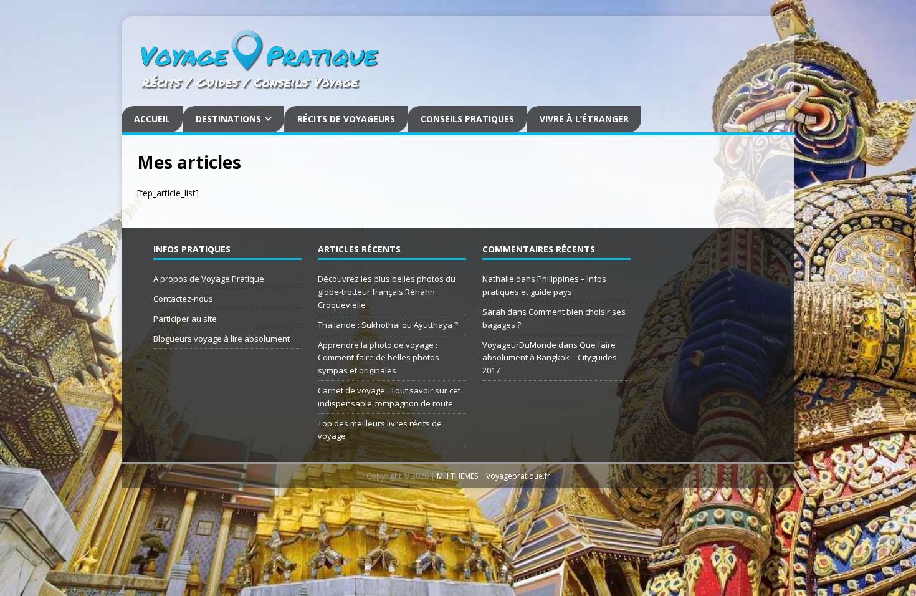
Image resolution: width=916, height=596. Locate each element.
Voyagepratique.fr (518, 476)
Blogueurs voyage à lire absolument (221, 338)
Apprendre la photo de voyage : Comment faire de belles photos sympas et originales (378, 358)
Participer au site (185, 318)
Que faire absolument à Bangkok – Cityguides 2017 (549, 358)
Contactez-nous (183, 298)
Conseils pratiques (467, 119)
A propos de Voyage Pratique (208, 278)
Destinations (228, 119)
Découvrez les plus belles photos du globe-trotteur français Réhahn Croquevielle (387, 291)
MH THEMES (457, 476)
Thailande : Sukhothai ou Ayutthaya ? (388, 324)
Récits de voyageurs (346, 119)
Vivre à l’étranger (584, 119)
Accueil (152, 119)
